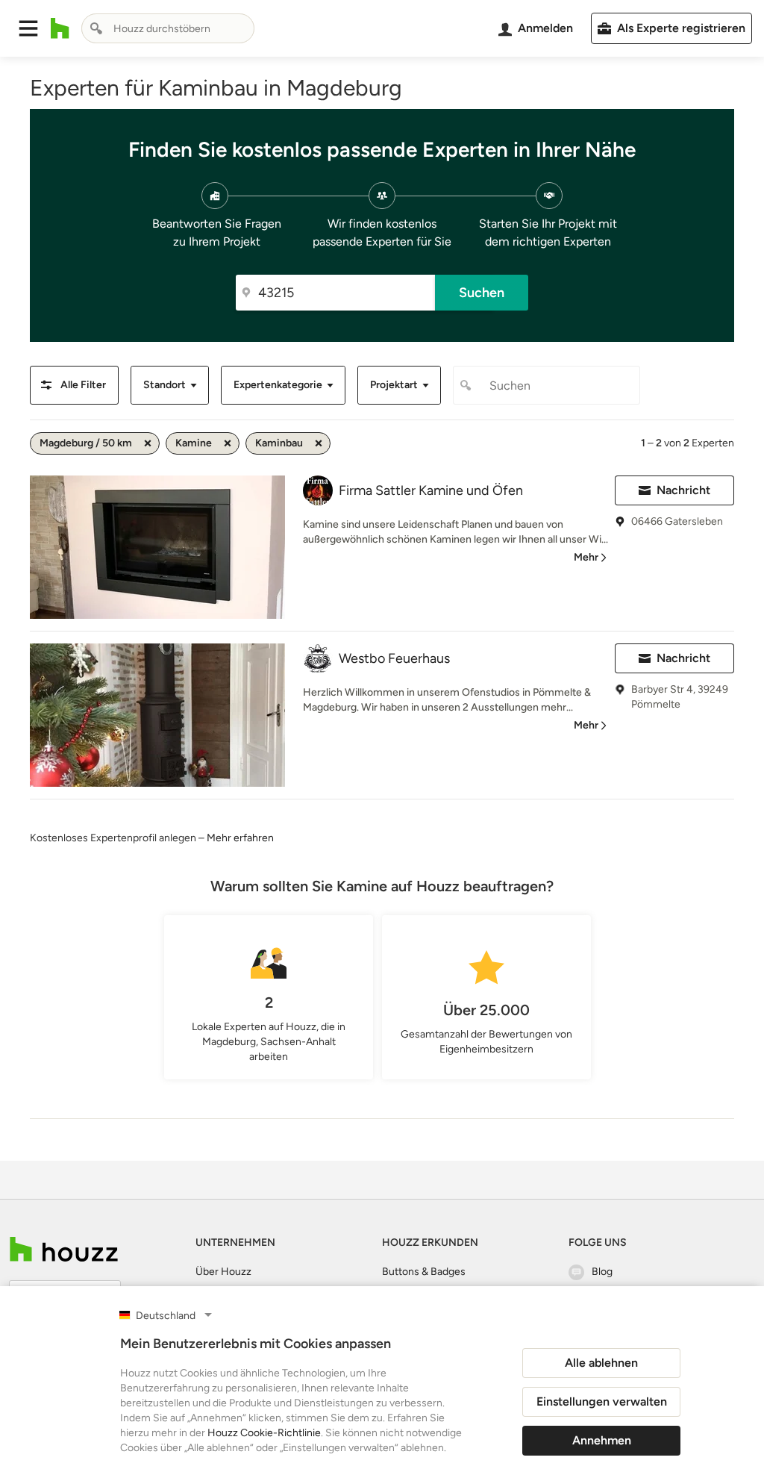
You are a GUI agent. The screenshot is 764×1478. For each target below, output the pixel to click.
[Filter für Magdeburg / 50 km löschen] (147, 443)
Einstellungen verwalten (601, 1401)
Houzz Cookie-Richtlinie (264, 1432)
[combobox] (167, 28)
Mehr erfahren (240, 838)
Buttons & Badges (424, 1271)
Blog (602, 1271)
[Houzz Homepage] (60, 28)
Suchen (481, 292)
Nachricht (683, 490)
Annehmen (601, 1440)
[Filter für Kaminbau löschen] (318, 443)
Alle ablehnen (601, 1363)
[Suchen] (96, 28)
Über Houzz (223, 1271)
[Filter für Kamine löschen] (227, 443)
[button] (28, 28)
